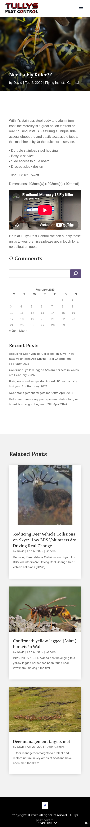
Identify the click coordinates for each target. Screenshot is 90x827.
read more (20, 572)
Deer (49, 746)
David (17, 82)
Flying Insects (55, 82)
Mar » (23, 330)
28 (53, 325)
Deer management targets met (30, 392)
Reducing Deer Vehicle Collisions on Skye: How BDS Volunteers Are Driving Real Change (44, 540)
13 (42, 312)
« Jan (13, 330)
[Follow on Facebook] (45, 805)
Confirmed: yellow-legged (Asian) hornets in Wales (44, 370)
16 (73, 312)
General (73, 82)
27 (42, 325)
